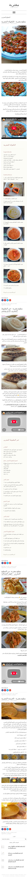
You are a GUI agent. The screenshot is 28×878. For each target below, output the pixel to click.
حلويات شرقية (12, 693)
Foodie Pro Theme (13, 874)
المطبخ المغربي (8, 304)
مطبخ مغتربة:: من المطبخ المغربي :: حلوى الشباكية (11, 572)
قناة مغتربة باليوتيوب (22, 406)
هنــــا (25, 653)
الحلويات (16, 693)
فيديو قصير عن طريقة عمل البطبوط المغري (15, 404)
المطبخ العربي (13, 567)
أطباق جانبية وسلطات (13, 303)
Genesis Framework (10, 876)
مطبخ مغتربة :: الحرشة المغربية (13, 698)
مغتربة (14, 4)
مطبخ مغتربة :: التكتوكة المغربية (13, 21)
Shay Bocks (21, 874)
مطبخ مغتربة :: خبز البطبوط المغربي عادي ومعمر (12, 309)
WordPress (22, 876)
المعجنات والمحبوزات (13, 566)
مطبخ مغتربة (8, 303)
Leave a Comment (14, 23)
